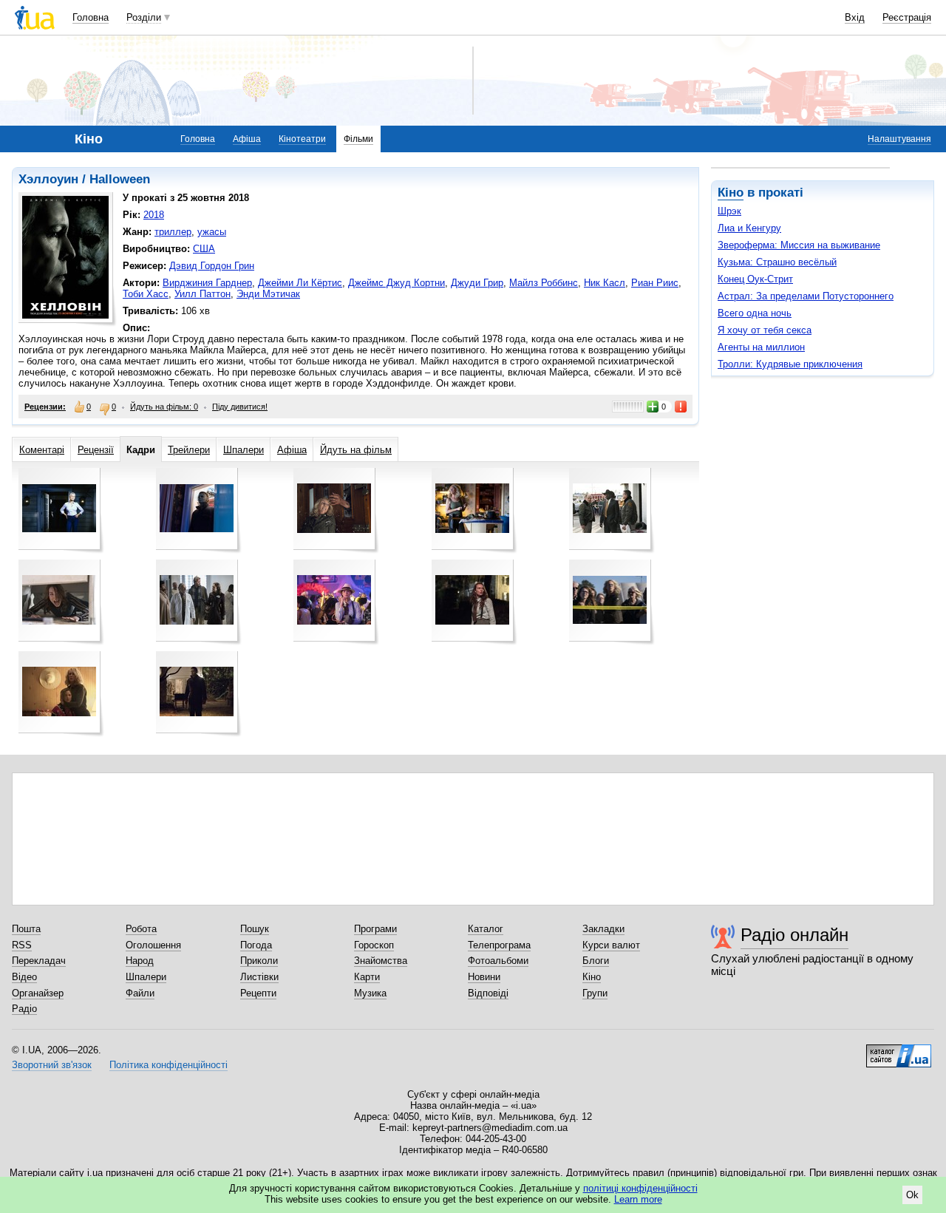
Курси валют (611, 945)
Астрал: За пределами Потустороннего (806, 296)
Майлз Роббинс (543, 282)
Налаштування (899, 139)
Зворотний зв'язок (52, 1064)
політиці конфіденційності (640, 1188)
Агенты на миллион (761, 347)
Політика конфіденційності (168, 1064)
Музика (370, 993)
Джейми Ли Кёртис (300, 282)
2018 (153, 214)
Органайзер (38, 993)
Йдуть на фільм (356, 449)
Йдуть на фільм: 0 (164, 406)
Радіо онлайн (794, 935)
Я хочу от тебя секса (764, 330)
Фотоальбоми (498, 960)
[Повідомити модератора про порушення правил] (681, 406)
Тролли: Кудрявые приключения (790, 364)
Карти (367, 976)
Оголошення (153, 945)
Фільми (358, 139)
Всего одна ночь (755, 313)
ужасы (211, 231)
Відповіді (488, 993)
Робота (141, 928)
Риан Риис (654, 282)
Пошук (254, 928)
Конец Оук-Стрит (755, 279)
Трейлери (189, 449)
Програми (375, 928)
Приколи (259, 960)
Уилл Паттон (202, 293)
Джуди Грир (477, 282)
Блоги (595, 960)
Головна (90, 17)
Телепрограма (499, 945)
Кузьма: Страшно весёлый (777, 262)
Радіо (24, 1008)
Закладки (603, 928)
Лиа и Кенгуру (749, 228)
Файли (140, 993)
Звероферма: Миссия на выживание (799, 245)
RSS (22, 945)
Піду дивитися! (240, 406)
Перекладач (39, 960)
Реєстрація (906, 17)
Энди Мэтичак (268, 293)
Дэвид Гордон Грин (211, 265)
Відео (24, 976)
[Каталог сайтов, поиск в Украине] (898, 1050)
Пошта (26, 928)
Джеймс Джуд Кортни (396, 282)
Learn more (638, 1199)
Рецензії (96, 449)
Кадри (140, 449)
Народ (140, 960)
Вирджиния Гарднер (207, 282)
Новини (484, 976)
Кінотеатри (302, 139)
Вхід (855, 17)
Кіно (730, 193)
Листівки (259, 976)
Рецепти (258, 993)
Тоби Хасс (146, 293)
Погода (256, 945)
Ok (912, 1194)
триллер (172, 231)
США (204, 248)
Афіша (247, 139)
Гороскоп (374, 945)
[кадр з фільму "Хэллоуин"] (59, 508)
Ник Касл (604, 282)
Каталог (485, 928)
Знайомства (380, 960)
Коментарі (41, 449)
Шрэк (729, 211)
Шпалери (243, 449)
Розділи (143, 17)
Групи (595, 993)
